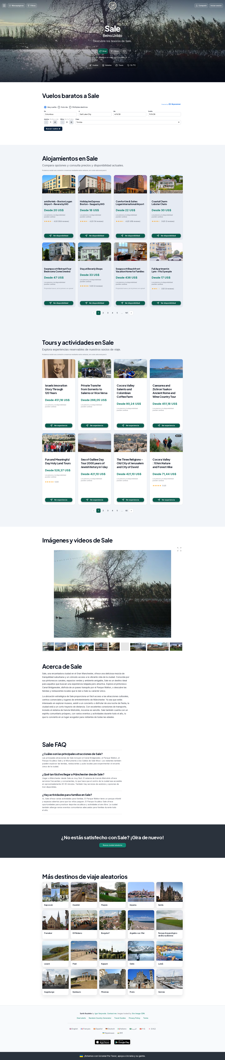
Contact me (112, 1013)
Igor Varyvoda (100, 1013)
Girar (104, 51)
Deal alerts (81, 1018)
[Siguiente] (131, 313)
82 (127, 511)
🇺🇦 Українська (108, 1033)
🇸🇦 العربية (133, 1029)
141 (126, 313)
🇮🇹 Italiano (122, 1029)
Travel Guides (120, 1018)
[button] (179, 549)
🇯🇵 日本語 (152, 1029)
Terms (145, 1018)
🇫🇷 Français (85, 1029)
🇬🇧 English (73, 1029)
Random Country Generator (100, 1018)
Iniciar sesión (216, 6)
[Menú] (4, 5)
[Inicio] (112, 5)
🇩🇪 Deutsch (110, 1029)
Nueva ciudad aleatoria (112, 845)
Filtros (116, 51)
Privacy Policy (134, 1018)
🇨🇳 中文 (142, 1029)
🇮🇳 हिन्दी (120, 1033)
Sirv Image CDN (138, 1013)
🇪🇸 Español (97, 1029)
